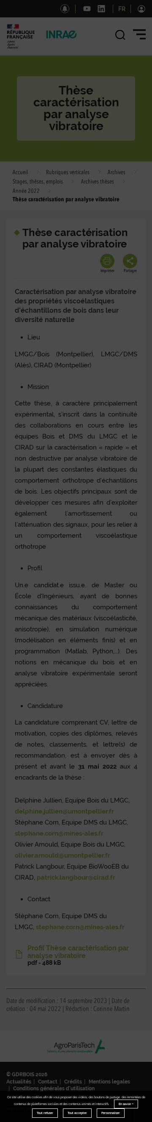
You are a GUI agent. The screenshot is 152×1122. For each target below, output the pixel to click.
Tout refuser (45, 1113)
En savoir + (126, 1104)
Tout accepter (77, 1113)
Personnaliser (110, 1113)
